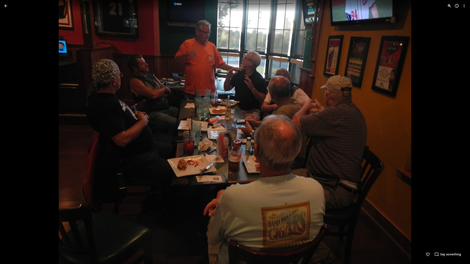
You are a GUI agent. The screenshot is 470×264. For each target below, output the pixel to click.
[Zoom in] (449, 6)
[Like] (428, 254)
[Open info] (456, 6)
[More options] (464, 6)
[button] (10, 132)
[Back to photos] (5, 5)
